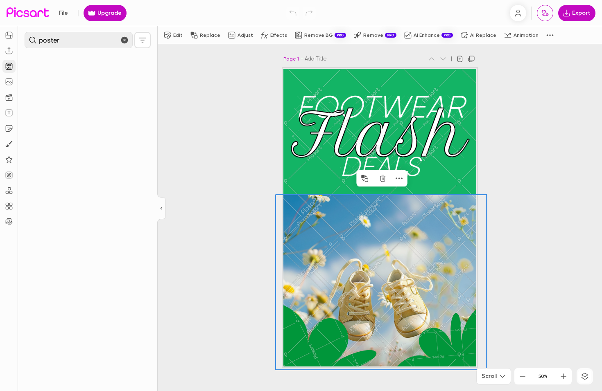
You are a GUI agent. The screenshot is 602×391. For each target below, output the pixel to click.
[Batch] (9, 221)
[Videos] (9, 97)
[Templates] (9, 66)
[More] (399, 178)
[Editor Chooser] (161, 208)
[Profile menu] (518, 13)
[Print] (545, 13)
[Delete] (383, 178)
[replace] (365, 178)
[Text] (9, 112)
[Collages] (9, 206)
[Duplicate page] (471, 59)
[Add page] (460, 59)
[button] (301, 195)
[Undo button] (292, 13)
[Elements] (9, 159)
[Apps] (9, 190)
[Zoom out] (522, 376)
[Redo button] (309, 13)
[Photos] (9, 81)
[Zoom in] (563, 376)
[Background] (9, 175)
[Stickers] (9, 128)
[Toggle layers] (585, 376)
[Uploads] (9, 50)
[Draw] (9, 144)
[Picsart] (28, 12)
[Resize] (9, 35)
